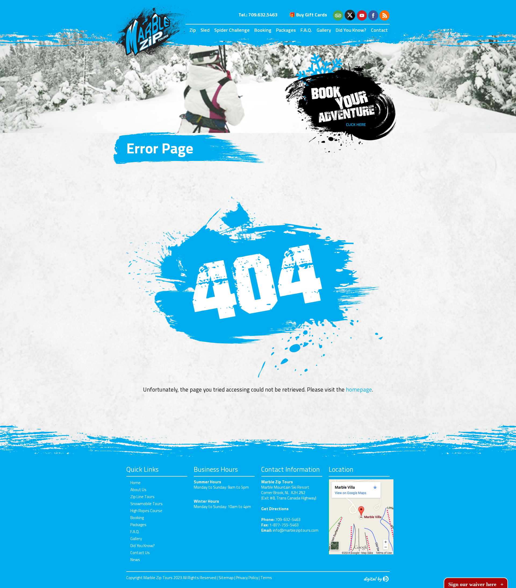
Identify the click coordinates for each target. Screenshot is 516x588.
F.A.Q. (306, 30)
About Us (138, 490)
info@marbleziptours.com (295, 530)
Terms (266, 578)
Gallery (324, 30)
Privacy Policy (247, 578)
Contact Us (140, 553)
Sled (205, 30)
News (135, 560)
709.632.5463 (262, 14)
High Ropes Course (146, 511)
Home (135, 483)
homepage (359, 389)
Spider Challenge (232, 30)
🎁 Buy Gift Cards (308, 14)
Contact (379, 30)
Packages (286, 30)
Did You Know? (351, 30)
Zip (192, 30)
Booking (262, 30)
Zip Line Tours (142, 497)
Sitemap (226, 578)
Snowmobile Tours (146, 504)
